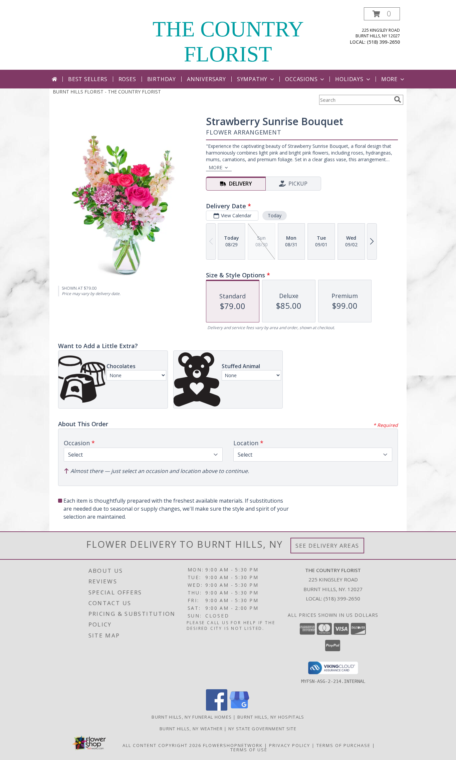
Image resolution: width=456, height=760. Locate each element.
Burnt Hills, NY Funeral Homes (192, 717)
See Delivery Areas (327, 545)
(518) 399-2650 (383, 42)
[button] (382, 13)
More (389, 79)
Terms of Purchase (343, 745)
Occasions (301, 79)
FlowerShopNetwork (233, 745)
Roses (127, 79)
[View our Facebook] (216, 709)
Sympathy (252, 79)
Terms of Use (248, 750)
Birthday (161, 79)
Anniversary (206, 79)
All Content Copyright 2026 (162, 745)
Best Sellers (87, 79)
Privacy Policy (289, 745)
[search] (397, 99)
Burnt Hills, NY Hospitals (270, 717)
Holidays (349, 79)
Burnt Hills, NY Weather (191, 729)
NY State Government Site (262, 729)
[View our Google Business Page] (239, 709)
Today (274, 215)
